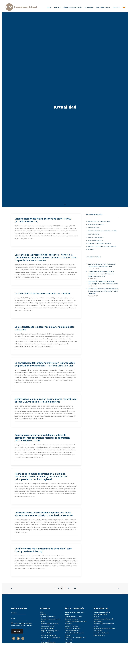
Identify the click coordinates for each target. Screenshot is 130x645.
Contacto (116, 7)
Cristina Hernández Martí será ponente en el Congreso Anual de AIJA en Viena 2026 (101, 265)
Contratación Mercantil (95, 240)
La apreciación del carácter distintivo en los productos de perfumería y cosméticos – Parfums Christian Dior (45, 364)
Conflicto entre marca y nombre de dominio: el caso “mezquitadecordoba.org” (43, 550)
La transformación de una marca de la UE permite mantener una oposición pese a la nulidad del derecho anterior (101, 274)
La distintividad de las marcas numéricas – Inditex (42, 293)
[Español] (123, 7)
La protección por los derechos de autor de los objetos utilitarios (44, 328)
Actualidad (89, 7)
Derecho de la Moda (94, 234)
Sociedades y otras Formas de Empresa (99, 243)
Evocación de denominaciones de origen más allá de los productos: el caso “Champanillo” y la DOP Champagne (103, 291)
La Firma (57, 7)
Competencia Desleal (94, 228)
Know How (91, 250)
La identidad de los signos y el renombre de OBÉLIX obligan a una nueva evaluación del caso (103, 282)
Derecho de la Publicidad (95, 237)
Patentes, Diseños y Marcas (96, 224)
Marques (96, 617)
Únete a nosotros (103, 7)
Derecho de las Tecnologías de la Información (102, 246)
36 (75, 588)
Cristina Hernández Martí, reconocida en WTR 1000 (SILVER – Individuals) (43, 220)
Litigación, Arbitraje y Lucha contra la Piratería (102, 231)
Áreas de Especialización (72, 7)
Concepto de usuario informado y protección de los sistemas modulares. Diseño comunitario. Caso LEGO (44, 514)
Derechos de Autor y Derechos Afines (99, 221)
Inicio (49, 7)
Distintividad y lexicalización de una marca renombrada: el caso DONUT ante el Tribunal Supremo (46, 400)
